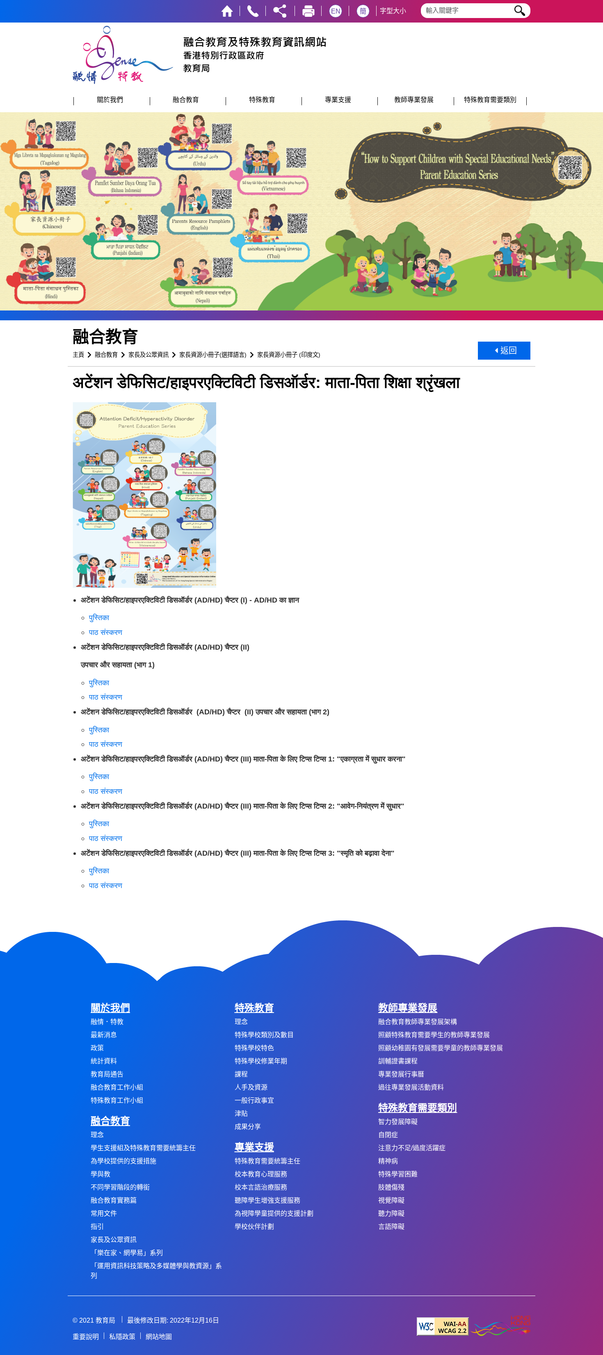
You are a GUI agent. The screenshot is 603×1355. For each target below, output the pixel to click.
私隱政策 (122, 1336)
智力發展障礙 (398, 1121)
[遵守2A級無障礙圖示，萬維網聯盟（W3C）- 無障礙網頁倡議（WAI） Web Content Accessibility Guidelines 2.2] (443, 1326)
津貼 (241, 1113)
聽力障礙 (391, 1213)
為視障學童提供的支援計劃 (274, 1213)
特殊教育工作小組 (117, 1100)
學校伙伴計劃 (254, 1226)
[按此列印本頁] (308, 10)
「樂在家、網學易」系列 (127, 1252)
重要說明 (86, 1336)
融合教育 (106, 354)
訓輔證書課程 (398, 1061)
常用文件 (104, 1213)
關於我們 (110, 1007)
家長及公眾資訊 (148, 354)
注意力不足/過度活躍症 (411, 1147)
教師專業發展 (407, 1007)
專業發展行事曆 (401, 1074)
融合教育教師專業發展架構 (417, 1021)
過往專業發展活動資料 (411, 1087)
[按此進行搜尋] (520, 11)
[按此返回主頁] (227, 10)
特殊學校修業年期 (261, 1061)
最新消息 (104, 1034)
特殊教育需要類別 (417, 1107)
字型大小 (393, 10)
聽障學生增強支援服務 (267, 1200)
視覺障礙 (391, 1200)
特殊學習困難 (398, 1174)
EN (335, 11)
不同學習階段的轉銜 (120, 1187)
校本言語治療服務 (261, 1187)
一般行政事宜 (254, 1100)
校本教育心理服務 (261, 1174)
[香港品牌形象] (500, 1326)
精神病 (388, 1161)
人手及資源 (251, 1087)
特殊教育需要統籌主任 (267, 1161)
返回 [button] (507, 350)
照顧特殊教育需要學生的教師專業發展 (434, 1034)
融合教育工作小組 (117, 1087)
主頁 (78, 354)
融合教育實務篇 (114, 1200)
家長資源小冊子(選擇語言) (213, 354)
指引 (97, 1226)
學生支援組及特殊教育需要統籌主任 (143, 1147)
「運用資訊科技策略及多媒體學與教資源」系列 (156, 1270)
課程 (241, 1074)
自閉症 (388, 1134)
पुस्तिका (99, 617)
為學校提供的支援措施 (123, 1161)
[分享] (279, 10)
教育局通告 (107, 1074)
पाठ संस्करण (105, 632)
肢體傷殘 (391, 1187)
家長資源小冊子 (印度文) (288, 354)
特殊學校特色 (254, 1048)
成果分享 (248, 1126)
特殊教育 (254, 1007)
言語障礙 (391, 1226)
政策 (97, 1048)
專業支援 (254, 1147)
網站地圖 (159, 1336)
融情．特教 (107, 1021)
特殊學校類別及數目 (264, 1034)
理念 (97, 1134)
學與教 (100, 1174)
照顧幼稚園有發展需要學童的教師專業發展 (440, 1048)
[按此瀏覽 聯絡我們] (253, 10)
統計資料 (104, 1061)
